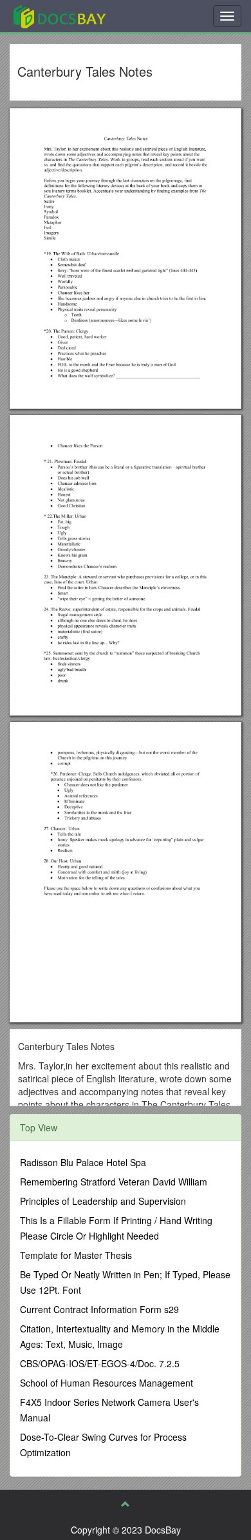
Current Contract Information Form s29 (99, 1309)
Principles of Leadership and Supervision (103, 1200)
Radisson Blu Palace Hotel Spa (83, 1162)
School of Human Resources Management (106, 1382)
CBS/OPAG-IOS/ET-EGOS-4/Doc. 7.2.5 (100, 1363)
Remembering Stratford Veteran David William (113, 1181)
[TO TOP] (125, 1503)
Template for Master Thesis (76, 1255)
